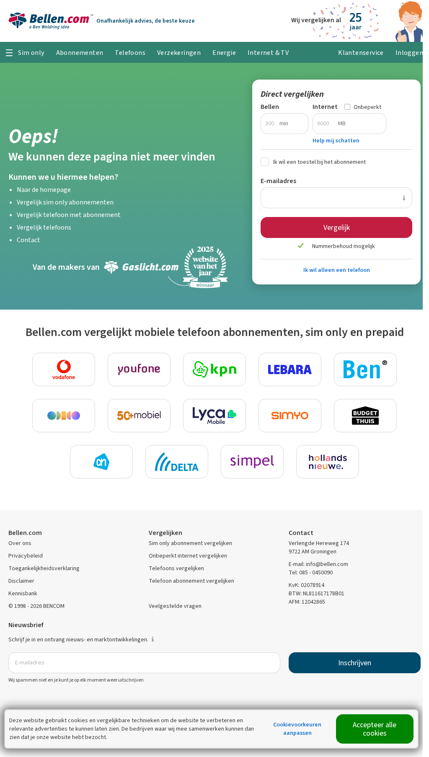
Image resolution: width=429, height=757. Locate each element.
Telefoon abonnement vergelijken (191, 581)
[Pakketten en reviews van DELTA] (176, 461)
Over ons (19, 543)
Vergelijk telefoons (44, 227)
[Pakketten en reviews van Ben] (365, 369)
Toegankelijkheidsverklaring (44, 568)
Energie (224, 52)
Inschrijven (354, 663)
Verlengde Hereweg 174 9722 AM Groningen (319, 547)
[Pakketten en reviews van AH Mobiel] (101, 461)
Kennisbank (22, 593)
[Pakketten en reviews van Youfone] (139, 369)
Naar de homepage (44, 189)
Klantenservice (361, 52)
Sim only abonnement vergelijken (190, 543)
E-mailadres (278, 180)
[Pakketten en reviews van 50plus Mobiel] (139, 415)
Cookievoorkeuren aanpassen (297, 729)
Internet (325, 106)
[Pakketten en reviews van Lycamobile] (214, 415)
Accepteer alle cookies (374, 729)
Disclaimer (21, 581)
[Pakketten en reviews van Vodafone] (63, 369)
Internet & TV (268, 52)
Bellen (270, 106)
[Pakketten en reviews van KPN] (214, 369)
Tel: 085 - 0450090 (311, 572)
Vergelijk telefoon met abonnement (69, 214)
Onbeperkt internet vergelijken (188, 556)
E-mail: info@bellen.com (318, 564)
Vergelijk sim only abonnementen (65, 202)
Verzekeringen (179, 52)
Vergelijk (336, 227)
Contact (28, 239)
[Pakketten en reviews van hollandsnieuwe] (327, 461)
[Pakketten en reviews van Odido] (63, 415)
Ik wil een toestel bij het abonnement (319, 162)
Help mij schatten (336, 141)
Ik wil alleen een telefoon (336, 270)
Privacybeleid (25, 556)
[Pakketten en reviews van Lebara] (289, 369)
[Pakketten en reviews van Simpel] (252, 461)
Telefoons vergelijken (176, 568)
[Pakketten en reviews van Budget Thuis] (365, 415)
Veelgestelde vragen (175, 606)
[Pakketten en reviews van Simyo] (289, 415)
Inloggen (409, 52)
